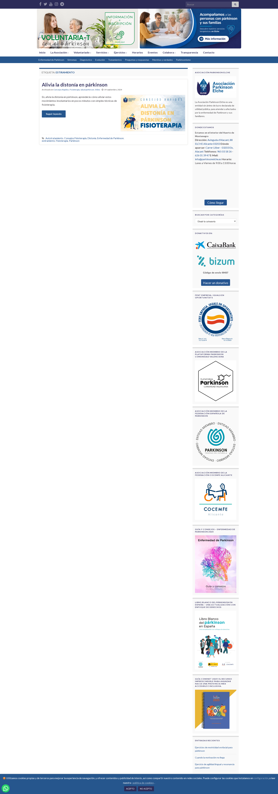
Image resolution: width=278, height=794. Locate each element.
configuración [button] (261, 778)
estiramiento (48, 140)
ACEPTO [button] (130, 788)
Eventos (153, 52)
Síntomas (72, 59)
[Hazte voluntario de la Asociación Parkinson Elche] (87, 28)
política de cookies (143, 782)
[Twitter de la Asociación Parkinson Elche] (45, 3)
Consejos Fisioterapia (75, 138)
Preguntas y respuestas (137, 59)
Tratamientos (115, 59)
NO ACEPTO (146, 788)
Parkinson (74, 140)
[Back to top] (271, 787)
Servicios (102, 52)
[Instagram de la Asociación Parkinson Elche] (56, 3)
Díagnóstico (86, 59)
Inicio (42, 52)
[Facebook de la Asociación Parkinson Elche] (40, 3)
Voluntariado (82, 52)
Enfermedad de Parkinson (51, 59)
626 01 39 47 (202, 155)
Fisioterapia (75, 89)
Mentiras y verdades (162, 59)
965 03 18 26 (224, 151)
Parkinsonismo (183, 59)
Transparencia (189, 52)
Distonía (92, 138)
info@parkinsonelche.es (208, 159)
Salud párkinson (87, 89)
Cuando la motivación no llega (210, 757)
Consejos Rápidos (61, 89)
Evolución (100, 59)
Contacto (208, 52)
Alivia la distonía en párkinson (74, 84)
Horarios (137, 52)
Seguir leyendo (54, 113)
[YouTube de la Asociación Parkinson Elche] (51, 3)
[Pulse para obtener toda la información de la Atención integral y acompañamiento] (190, 28)
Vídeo (97, 89)
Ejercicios (120, 52)
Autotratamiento (54, 138)
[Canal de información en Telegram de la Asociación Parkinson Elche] (62, 3)
